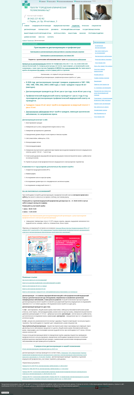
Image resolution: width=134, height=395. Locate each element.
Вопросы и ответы (60, 33)
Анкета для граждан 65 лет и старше (34, 286)
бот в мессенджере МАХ (70, 68)
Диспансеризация (30, 29)
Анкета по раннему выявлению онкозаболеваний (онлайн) (41, 283)
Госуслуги (50, 68)
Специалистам (96, 26)
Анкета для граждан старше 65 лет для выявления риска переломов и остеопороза (49, 292)
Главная (26, 26)
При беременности (100, 113)
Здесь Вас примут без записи (103, 66)
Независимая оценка (100, 110)
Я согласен (5, 392)
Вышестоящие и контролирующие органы (37, 33)
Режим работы (98, 74)
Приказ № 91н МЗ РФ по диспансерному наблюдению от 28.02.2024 (44, 366)
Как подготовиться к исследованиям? (34, 280)
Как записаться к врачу (101, 107)
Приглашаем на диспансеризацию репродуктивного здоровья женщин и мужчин (57, 52)
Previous (69, 12)
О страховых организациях (102, 88)
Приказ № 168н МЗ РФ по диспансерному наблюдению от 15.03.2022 (45, 369)
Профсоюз (85, 26)
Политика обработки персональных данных (94, 386)
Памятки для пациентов (101, 84)
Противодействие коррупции (70, 29)
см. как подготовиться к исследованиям (36, 191)
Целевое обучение (30, 37)
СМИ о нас (41, 37)
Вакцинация (97, 81)
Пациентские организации (102, 103)
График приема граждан (101, 78)
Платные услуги (43, 29)
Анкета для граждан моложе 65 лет (34, 289)
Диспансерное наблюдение (37, 112)
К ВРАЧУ (59, 68)
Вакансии (83, 33)
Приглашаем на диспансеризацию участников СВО (57, 55)
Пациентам (75, 26)
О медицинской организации (41, 26)
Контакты (50, 37)
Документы (54, 29)
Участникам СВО (100, 63)
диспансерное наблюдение (77, 59)
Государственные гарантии (91, 29)
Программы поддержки (95, 33)
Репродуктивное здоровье (103, 59)
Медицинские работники (61, 26)
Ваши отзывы (72, 33)
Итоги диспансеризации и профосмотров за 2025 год (40, 349)
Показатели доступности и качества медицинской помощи (102, 93)
